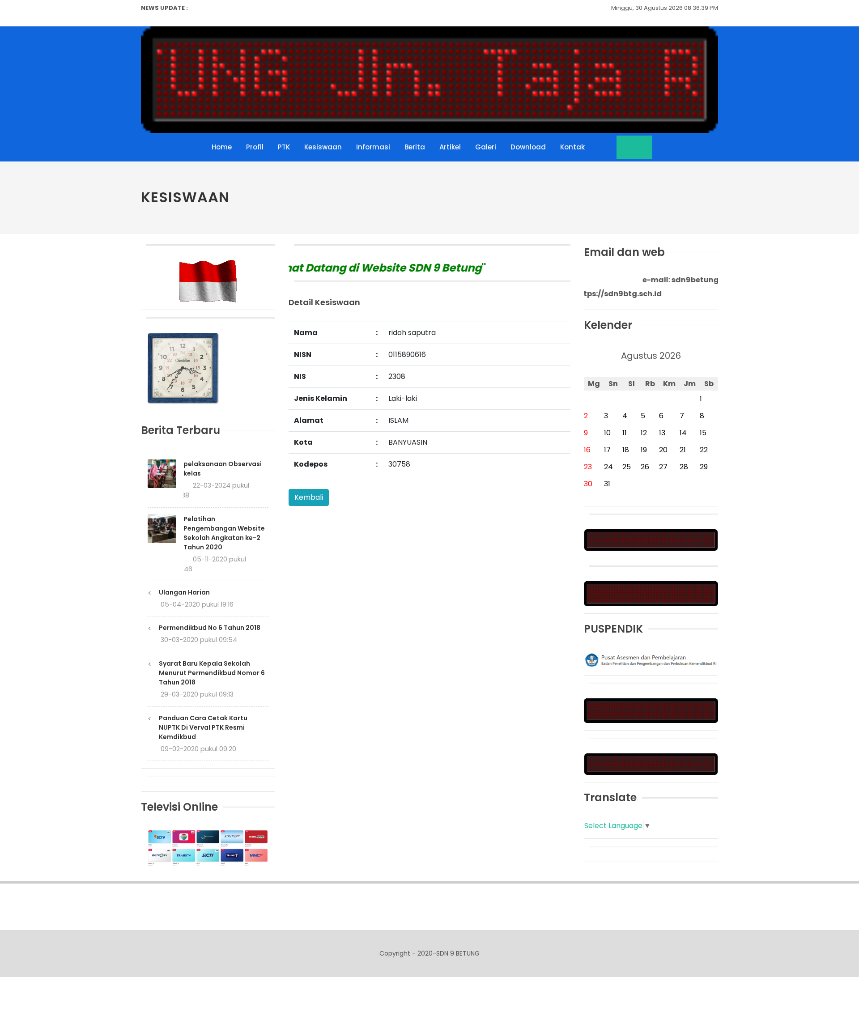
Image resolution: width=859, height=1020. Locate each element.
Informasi (373, 147)
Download (528, 147)
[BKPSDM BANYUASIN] (651, 593)
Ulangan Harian (184, 592)
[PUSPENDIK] (651, 659)
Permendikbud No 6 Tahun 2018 (209, 627)
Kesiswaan (323, 147)
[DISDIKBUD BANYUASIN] (651, 710)
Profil (255, 147)
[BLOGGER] (651, 540)
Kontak (572, 147)
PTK (284, 147)
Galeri (485, 147)
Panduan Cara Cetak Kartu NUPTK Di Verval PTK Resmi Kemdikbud (203, 727)
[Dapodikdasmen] (651, 763)
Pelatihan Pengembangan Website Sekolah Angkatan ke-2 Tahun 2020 (224, 533)
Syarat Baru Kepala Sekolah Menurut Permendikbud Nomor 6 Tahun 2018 (212, 673)
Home (222, 147)
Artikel (450, 147)
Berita (414, 147)
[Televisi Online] (208, 847)
